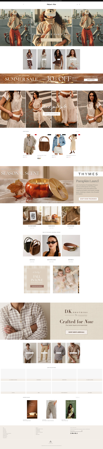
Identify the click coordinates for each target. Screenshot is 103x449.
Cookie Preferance (59, 445)
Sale (72, 7)
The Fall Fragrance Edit (27, 420)
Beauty (61, 7)
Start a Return (4, 432)
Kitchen (57, 7)
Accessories (44, 7)
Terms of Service (5, 436)
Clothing (32, 7)
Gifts (69, 7)
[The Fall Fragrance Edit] (32, 409)
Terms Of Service (50, 445)
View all (77, 131)
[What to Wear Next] (71, 409)
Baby (65, 7)
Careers (37, 433)
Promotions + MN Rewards (39, 432)
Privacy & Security (54, 445)
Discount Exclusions (5, 434)
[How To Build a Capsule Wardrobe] (51, 409)
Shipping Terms (5, 435)
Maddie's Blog (37, 434)
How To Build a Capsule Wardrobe (48, 420)
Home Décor (51, 7)
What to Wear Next (65, 420)
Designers (37, 7)
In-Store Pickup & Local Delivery (7, 433)
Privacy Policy (5, 437)
